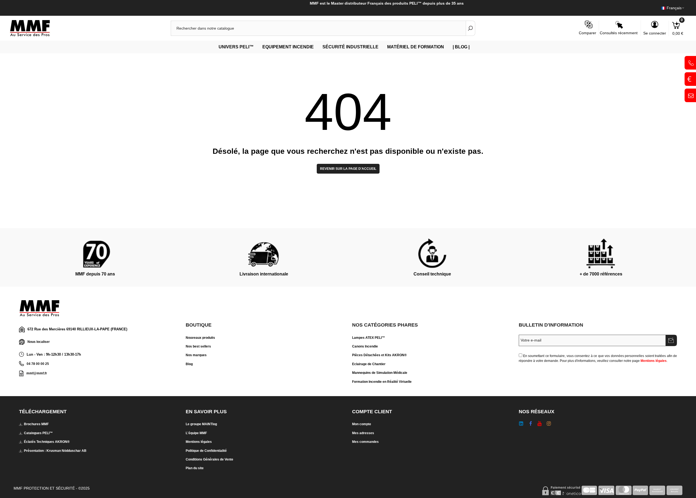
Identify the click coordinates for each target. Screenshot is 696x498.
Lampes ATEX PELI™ (368, 338)
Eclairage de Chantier (369, 364)
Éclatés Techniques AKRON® (47, 442)
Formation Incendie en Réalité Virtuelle (382, 382)
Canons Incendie (365, 346)
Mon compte (361, 424)
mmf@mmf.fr (36, 373)
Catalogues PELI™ (38, 433)
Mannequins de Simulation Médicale (379, 373)
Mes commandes (365, 442)
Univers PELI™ (236, 47)
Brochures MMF (36, 424)
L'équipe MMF (196, 433)
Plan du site (195, 468)
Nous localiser (38, 342)
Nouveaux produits (200, 338)
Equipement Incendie (288, 47)
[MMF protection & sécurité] (39, 28)
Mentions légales (654, 361)
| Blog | (461, 47)
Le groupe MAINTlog (201, 424)
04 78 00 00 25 (38, 364)
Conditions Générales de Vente (209, 459)
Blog (189, 364)
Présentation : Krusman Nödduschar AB (55, 451)
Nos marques (196, 355)
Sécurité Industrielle (350, 47)
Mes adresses (363, 433)
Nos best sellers (198, 346)
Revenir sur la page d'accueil (348, 169)
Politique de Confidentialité (206, 451)
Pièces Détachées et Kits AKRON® (379, 355)
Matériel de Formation (415, 47)
